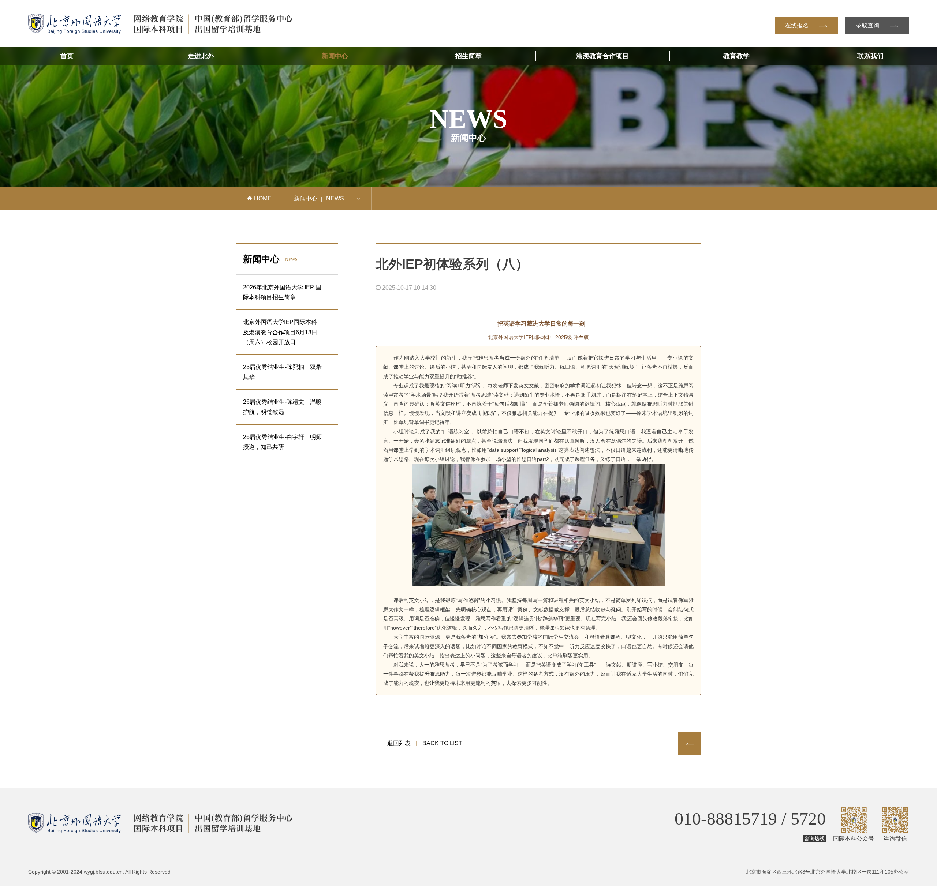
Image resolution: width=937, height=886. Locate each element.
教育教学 (736, 56)
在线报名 (797, 25)
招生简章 (468, 56)
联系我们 (870, 56)
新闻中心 (335, 56)
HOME (262, 198)
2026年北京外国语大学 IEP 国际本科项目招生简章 (282, 292)
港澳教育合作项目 (602, 56)
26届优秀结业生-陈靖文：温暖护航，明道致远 (282, 407)
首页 (67, 56)
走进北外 (201, 56)
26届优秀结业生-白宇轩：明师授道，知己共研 (282, 442)
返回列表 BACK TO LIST (424, 743)
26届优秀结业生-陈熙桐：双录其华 (282, 372)
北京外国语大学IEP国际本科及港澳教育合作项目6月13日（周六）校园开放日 (280, 332)
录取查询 (868, 25)
